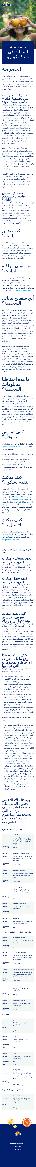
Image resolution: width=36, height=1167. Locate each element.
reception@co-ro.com (24, 290)
